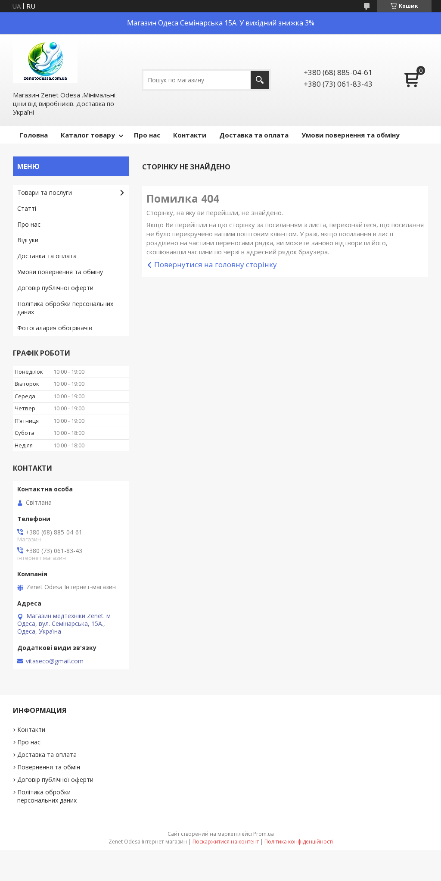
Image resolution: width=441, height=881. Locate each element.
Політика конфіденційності (298, 841)
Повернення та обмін (48, 767)
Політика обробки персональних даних (65, 308)
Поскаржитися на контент (226, 841)
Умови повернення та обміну (350, 135)
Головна (33, 135)
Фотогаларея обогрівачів (54, 328)
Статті (26, 208)
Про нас (147, 135)
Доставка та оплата (254, 135)
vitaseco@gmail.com (55, 661)
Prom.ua (263, 833)
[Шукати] (260, 80)
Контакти (189, 135)
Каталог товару (88, 135)
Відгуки (27, 240)
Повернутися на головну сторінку (215, 264)
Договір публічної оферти (55, 288)
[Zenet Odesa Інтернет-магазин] (45, 62)
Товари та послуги (44, 192)
